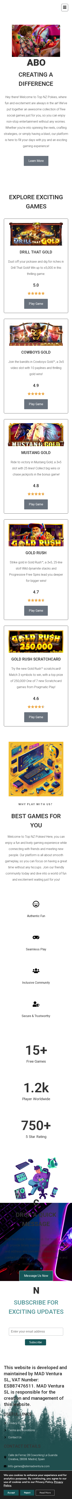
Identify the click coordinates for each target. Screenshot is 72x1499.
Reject (27, 1492)
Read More (45, 1492)
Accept (11, 1492)
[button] (64, 7)
